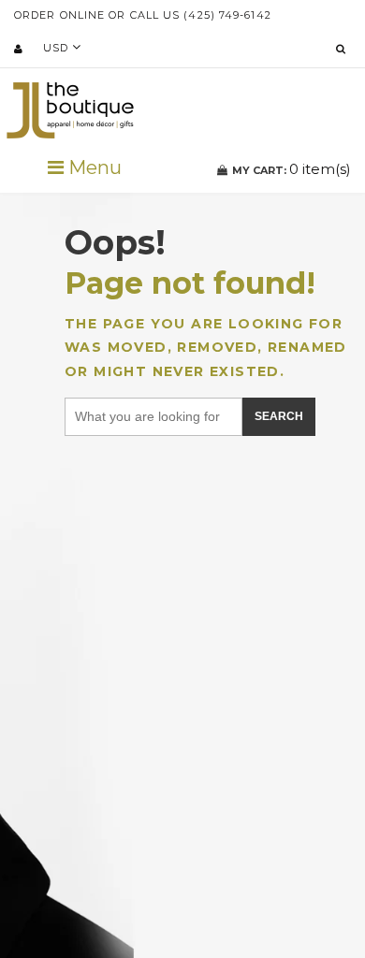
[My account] (18, 48)
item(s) (291, 169)
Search (279, 416)
